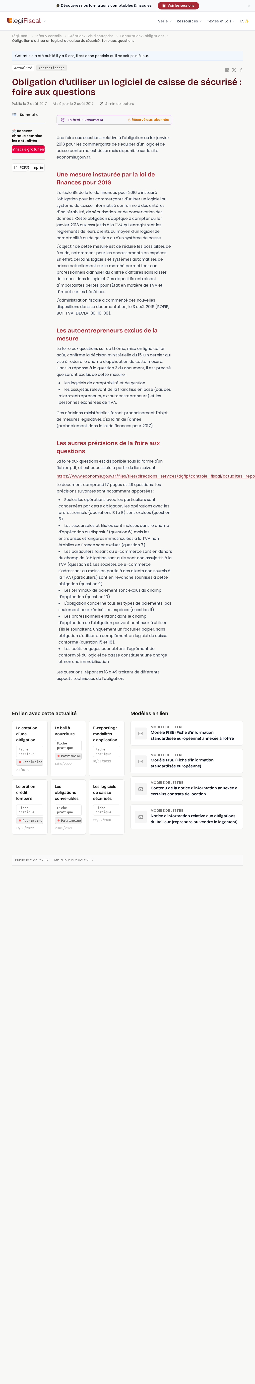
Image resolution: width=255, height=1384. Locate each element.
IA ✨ (244, 21)
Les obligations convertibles (67, 792)
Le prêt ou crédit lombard (25, 792)
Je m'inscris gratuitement (28, 149)
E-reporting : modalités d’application (105, 734)
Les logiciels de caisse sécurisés (104, 792)
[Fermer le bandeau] (249, 6)
